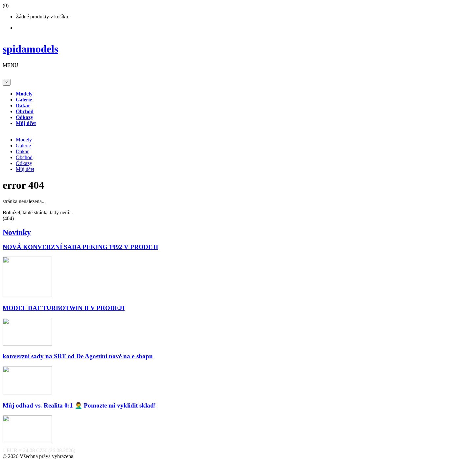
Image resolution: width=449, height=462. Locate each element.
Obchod (24, 157)
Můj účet (25, 169)
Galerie (23, 145)
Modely (24, 139)
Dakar (22, 151)
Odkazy (24, 163)
